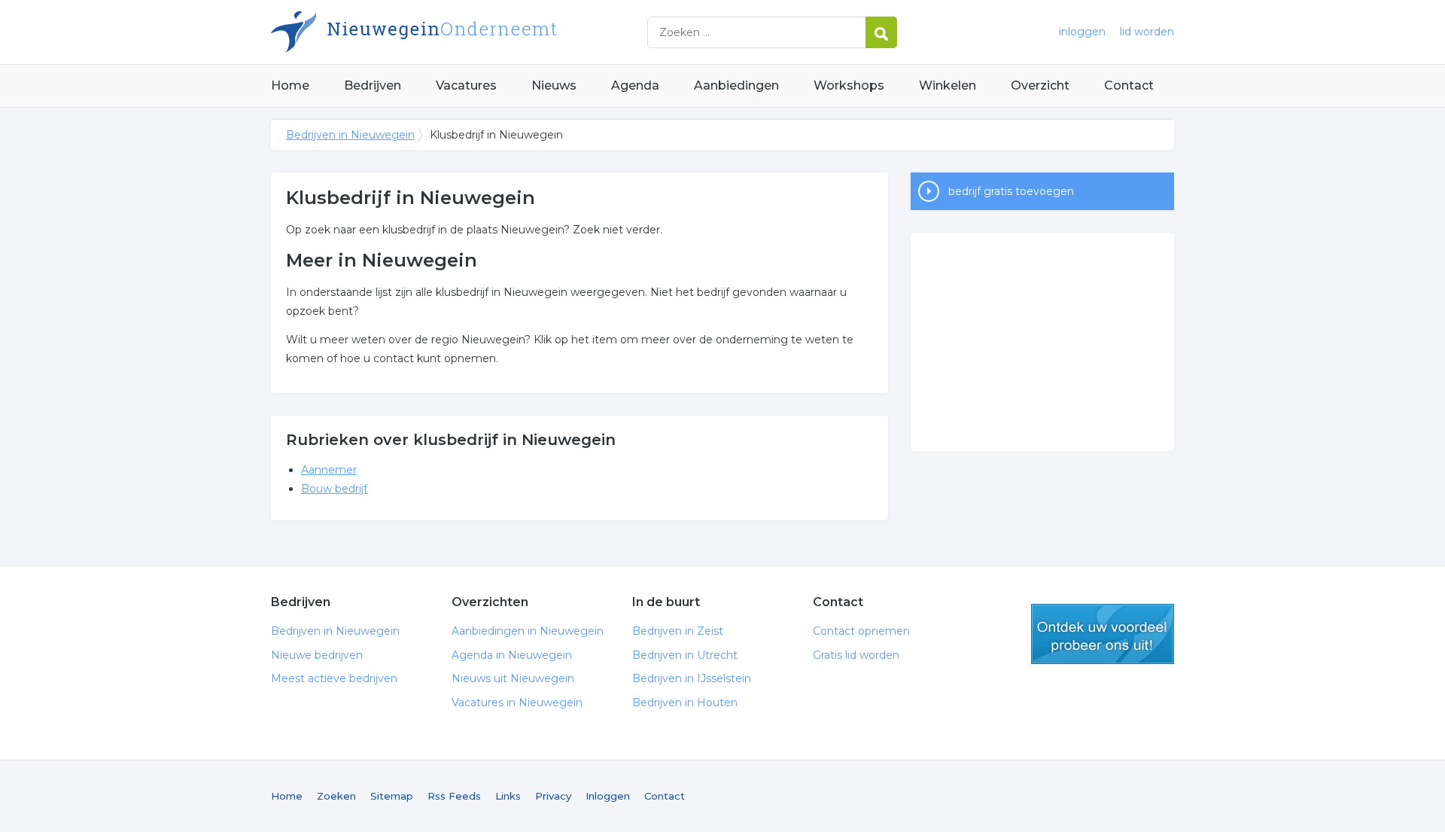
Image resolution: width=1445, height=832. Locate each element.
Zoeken (336, 796)
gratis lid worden (1102, 634)
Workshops (849, 85)
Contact (1129, 85)
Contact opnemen (861, 631)
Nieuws (553, 85)
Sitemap (391, 796)
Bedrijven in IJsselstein (691, 678)
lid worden (1147, 31)
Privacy (553, 796)
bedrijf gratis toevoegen (1011, 191)
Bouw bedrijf (334, 488)
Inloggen (608, 796)
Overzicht (1040, 85)
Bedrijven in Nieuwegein (459, 32)
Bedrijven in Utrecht (685, 655)
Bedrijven (372, 85)
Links (508, 796)
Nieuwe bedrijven (317, 655)
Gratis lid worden (856, 655)
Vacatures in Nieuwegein (517, 702)
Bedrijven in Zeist (677, 631)
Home (290, 85)
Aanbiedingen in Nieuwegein (528, 631)
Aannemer (329, 470)
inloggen (1082, 31)
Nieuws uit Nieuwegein (513, 678)
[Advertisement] (1042, 342)
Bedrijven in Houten (685, 702)
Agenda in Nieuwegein (512, 655)
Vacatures (466, 85)
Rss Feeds (454, 796)
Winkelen (947, 85)
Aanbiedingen (736, 85)
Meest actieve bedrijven (334, 678)
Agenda (635, 85)
